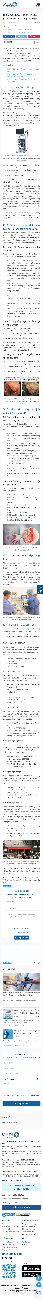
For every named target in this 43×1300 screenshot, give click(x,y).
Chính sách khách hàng (10, 1285)
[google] (6, 1257)
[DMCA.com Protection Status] (23, 1214)
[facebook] (2, 1257)
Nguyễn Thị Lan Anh (25, 29)
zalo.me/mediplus (7, 1262)
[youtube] (10, 1257)
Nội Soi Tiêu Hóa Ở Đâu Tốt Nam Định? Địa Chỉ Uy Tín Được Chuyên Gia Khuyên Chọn (21, 993)
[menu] (38, 4)
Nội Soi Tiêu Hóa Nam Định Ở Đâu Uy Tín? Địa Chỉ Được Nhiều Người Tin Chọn (27, 1011)
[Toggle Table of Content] (35, 42)
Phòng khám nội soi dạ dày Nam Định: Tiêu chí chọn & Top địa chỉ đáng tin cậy (27, 1032)
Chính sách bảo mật (29, 1285)
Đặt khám (40, 591)
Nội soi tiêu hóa (24, 32)
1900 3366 (17, 1194)
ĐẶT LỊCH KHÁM (21, 1207)
